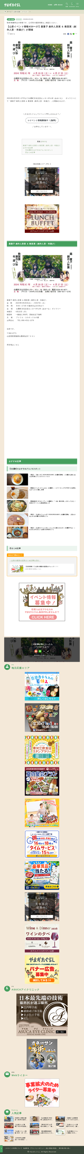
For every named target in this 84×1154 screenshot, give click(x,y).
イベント (18, 19)
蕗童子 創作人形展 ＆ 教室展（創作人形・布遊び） (42, 145)
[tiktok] (48, 651)
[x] (71, 34)
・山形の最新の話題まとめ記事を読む (24, 560)
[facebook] (68, 34)
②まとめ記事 (30, 152)
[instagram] (35, 651)
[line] (74, 34)
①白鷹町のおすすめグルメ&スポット (39, 150)
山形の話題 (11, 19)
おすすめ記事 (28, 148)
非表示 (44, 141)
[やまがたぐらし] (12, 5)
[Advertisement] (42, 427)
